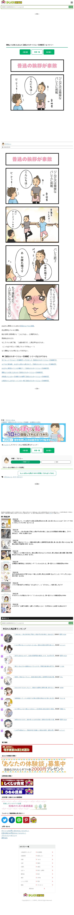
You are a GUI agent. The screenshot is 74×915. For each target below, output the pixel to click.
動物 (22, 885)
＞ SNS (56, 462)
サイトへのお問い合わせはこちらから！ (15, 831)
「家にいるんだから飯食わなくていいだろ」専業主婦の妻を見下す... (34, 666)
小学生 (39, 877)
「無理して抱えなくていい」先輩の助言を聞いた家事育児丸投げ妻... (34, 677)
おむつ (22, 870)
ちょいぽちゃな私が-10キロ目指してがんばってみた (37, 473)
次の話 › (48, 52)
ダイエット (8, 477)
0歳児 (38, 863)
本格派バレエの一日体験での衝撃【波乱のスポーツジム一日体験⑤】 (25, 377)
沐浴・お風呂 (40, 870)
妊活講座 (39, 852)
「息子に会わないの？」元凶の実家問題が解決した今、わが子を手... (34, 656)
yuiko (61, 687)
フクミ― (8, 144)
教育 (22, 877)
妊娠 (22, 859)
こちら (50, 513)
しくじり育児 (24, 881)
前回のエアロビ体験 (27, 326)
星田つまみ (62, 634)
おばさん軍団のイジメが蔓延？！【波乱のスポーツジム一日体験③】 (25, 368)
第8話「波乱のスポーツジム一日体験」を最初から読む (22, 422)
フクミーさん (10, 420)
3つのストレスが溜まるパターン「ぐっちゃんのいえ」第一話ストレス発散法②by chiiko (39, 595)
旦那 (38, 881)
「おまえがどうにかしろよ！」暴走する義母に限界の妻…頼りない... (34, 687)
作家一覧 (37, 52)
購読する (6, 618)
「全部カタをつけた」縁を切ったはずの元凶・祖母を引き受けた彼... (34, 719)
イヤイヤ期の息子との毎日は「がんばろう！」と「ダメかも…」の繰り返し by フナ (37, 585)
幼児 (38, 874)
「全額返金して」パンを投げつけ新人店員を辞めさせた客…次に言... (34, 698)
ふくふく (62, 645)
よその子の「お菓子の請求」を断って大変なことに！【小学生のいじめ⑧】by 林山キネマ (39, 606)
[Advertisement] (37, 27)
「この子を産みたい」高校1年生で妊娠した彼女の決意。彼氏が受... (33, 730)
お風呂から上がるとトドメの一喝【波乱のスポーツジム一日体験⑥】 (25, 381)
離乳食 (22, 874)
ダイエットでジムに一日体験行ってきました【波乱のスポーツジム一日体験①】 (29, 360)
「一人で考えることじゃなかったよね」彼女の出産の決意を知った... (34, 645)
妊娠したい (40, 855)
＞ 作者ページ (25, 462)
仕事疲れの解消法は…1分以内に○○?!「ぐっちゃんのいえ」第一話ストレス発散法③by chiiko (40, 563)
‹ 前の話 (25, 52)
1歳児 (22, 866)
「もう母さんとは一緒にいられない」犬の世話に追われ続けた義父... (34, 709)
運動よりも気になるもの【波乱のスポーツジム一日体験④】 (22, 372)
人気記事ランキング (26, 852)
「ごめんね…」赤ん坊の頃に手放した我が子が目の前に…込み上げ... (33, 634)
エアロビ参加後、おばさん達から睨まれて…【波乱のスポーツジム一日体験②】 (29, 364)
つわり (39, 859)
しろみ (62, 666)
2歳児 (38, 866)
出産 (22, 863)
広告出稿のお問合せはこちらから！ (13, 833)
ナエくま (62, 698)
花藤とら (62, 709)
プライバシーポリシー (9, 835)
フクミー (19, 477)
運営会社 (4, 838)
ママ (14, 477)
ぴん (61, 677)
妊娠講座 (23, 855)
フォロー (6, 445)
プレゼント (40, 885)
